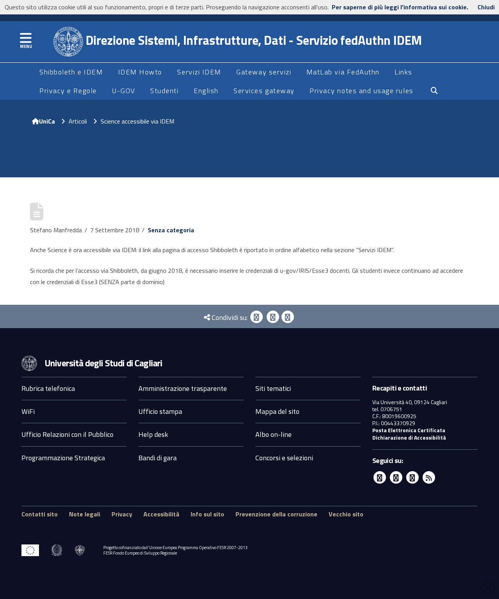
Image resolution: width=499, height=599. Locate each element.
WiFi (28, 411)
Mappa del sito (277, 411)
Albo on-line (273, 434)
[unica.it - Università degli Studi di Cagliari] (29, 362)
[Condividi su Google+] (287, 317)
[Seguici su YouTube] (412, 477)
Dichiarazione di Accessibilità (409, 437)
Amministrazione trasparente (182, 388)
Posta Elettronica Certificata (408, 430)
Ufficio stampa (160, 411)
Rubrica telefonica (48, 388)
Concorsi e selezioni (284, 457)
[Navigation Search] (434, 90)
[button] (26, 38)
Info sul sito (207, 514)
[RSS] (429, 477)
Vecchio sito (346, 514)
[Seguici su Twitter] (396, 477)
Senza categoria (171, 230)
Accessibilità (161, 514)
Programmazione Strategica (63, 457)
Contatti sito (39, 514)
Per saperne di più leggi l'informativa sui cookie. (400, 7)
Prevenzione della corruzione (276, 514)
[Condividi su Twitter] (273, 317)
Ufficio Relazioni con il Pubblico (67, 434)
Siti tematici (273, 388)
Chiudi (486, 7)
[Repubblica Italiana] (56, 550)
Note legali (84, 514)
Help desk (153, 434)
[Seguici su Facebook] (379, 477)
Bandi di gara (157, 457)
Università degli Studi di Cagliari (103, 363)
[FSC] (30, 550)
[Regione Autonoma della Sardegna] (79, 550)
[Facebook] (256, 317)
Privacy (121, 514)
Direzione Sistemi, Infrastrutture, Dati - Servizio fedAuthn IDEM (252, 40)
